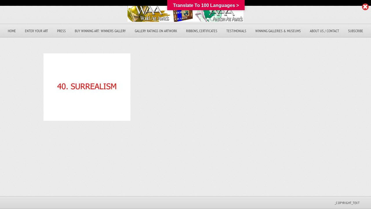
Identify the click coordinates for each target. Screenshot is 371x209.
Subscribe (355, 30)
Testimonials (236, 30)
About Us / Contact (324, 30)
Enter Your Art (36, 30)
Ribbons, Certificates (201, 30)
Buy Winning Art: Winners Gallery (100, 30)
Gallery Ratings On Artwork (156, 30)
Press (61, 30)
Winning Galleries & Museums (278, 30)
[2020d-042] (86, 119)
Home (12, 30)
